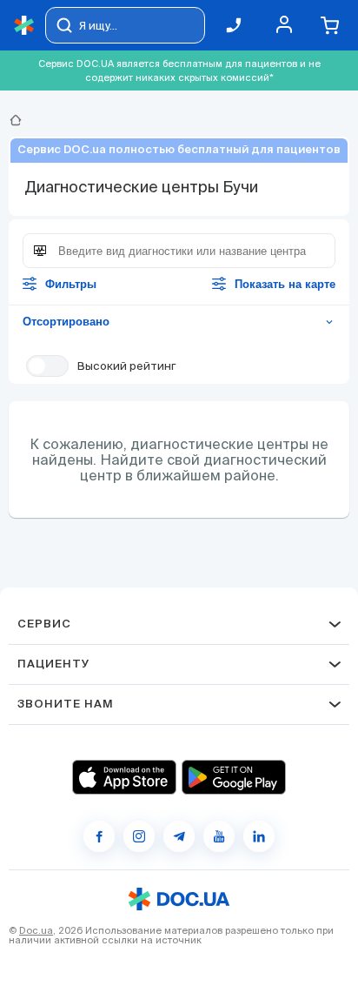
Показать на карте (285, 284)
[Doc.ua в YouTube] (219, 836)
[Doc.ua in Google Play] (234, 777)
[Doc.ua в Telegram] (179, 836)
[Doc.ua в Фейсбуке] (99, 836)
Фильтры (70, 284)
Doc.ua (36, 930)
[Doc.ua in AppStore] (124, 777)
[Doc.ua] (24, 26)
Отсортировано (179, 321)
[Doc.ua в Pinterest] (259, 836)
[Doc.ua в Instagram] (139, 836)
